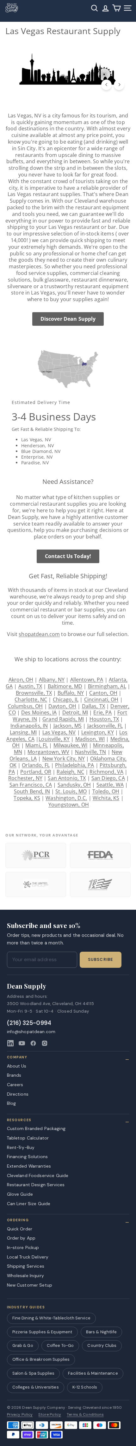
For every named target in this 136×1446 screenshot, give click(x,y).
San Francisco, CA (30, 784)
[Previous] (106, 85)
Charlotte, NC (31, 699)
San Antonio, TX (67, 778)
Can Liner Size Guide (29, 1203)
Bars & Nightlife (101, 1332)
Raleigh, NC (70, 771)
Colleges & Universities (35, 1387)
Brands (14, 1075)
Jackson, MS (67, 725)
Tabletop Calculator (28, 1138)
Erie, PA (102, 712)
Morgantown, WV (48, 751)
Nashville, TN (90, 751)
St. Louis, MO (71, 791)
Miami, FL (36, 745)
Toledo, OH (105, 791)
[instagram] (44, 1043)
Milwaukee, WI (70, 745)
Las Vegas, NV (59, 732)
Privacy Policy (20, 1414)
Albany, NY (52, 679)
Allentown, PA (86, 679)
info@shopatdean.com (31, 1031)
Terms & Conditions (85, 1414)
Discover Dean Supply (68, 318)
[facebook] (33, 1043)
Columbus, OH (25, 706)
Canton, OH (103, 692)
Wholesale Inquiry (25, 1275)
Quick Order (20, 1229)
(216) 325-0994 (29, 1023)
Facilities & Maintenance (93, 1373)
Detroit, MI (75, 712)
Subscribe (100, 959)
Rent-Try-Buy (21, 1147)
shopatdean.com (39, 634)
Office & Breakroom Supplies (41, 1359)
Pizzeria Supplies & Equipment (42, 1332)
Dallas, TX (93, 706)
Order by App (21, 1238)
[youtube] (21, 1043)
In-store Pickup (23, 1247)
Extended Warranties (29, 1166)
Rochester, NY (25, 778)
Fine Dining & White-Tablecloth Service (51, 1318)
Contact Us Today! (68, 556)
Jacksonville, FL (105, 725)
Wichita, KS (106, 797)
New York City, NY (63, 758)
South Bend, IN (32, 791)
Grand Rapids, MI (63, 719)
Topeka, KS (27, 797)
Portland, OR (35, 771)
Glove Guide (20, 1194)
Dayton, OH (62, 706)
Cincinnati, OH (101, 699)
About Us (17, 1066)
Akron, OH (21, 679)
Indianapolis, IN (29, 725)
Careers (15, 1084)
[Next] (119, 85)
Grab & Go (22, 1345)
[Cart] (116, 8)
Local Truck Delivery (28, 1257)
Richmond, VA (106, 771)
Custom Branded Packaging (36, 1128)
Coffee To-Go (60, 1345)
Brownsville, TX (34, 692)
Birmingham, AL (107, 686)
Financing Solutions (27, 1156)
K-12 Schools (84, 1387)
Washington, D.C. (66, 797)
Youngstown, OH (68, 804)
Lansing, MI (23, 732)
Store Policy (49, 1414)
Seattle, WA (110, 784)
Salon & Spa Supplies (33, 1373)
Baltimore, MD (65, 686)
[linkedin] (10, 1043)
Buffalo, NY (71, 692)
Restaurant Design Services (36, 1184)
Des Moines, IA (39, 712)
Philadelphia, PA (74, 765)
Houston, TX (104, 719)
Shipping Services (25, 1266)
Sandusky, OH (74, 784)
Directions (17, 1094)
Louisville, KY (54, 738)
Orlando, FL (36, 765)
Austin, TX (30, 686)
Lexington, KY (97, 732)
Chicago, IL (66, 699)
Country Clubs (101, 1345)
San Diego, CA (108, 778)
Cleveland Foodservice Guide (38, 1175)
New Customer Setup (30, 1285)
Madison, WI (90, 738)
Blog (11, 1103)
